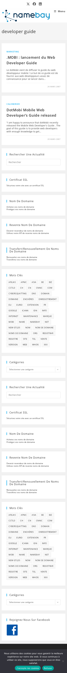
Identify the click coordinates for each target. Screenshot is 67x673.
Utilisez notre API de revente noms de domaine (28, 233)
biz (50, 282)
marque (47, 316)
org (35, 333)
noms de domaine (18, 333)
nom (27, 327)
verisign (13, 344)
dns (34, 293)
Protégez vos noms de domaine (21, 209)
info (44, 310)
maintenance (30, 316)
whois (35, 344)
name (22, 322)
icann (25, 310)
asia (34, 282)
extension (33, 304)
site (25, 339)
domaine (13, 299)
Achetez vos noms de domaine (20, 207)
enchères (28, 299)
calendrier (13, 104)
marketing (13, 51)
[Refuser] (63, 661)
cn (29, 287)
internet (13, 316)
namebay (35, 322)
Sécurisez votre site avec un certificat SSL (25, 185)
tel (34, 339)
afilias (12, 282)
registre (13, 339)
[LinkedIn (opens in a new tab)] (40, 4)
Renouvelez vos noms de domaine (22, 257)
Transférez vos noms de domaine (22, 259)
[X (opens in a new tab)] (28, 4)
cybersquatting (18, 293)
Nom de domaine (44, 327)
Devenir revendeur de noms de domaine (25, 230)
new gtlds (14, 327)
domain (45, 293)
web (25, 344)
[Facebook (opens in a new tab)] (34, 4)
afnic (24, 282)
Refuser (48, 668)
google (13, 310)
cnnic (39, 287)
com (49, 287)
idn (35, 310)
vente (44, 339)
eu (10, 304)
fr (45, 304)
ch (21, 287)
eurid (19, 304)
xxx (45, 344)
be (42, 282)
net (47, 322)
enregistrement (48, 299)
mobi (11, 322)
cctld (12, 287)
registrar (48, 333)
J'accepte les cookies (27, 668)
